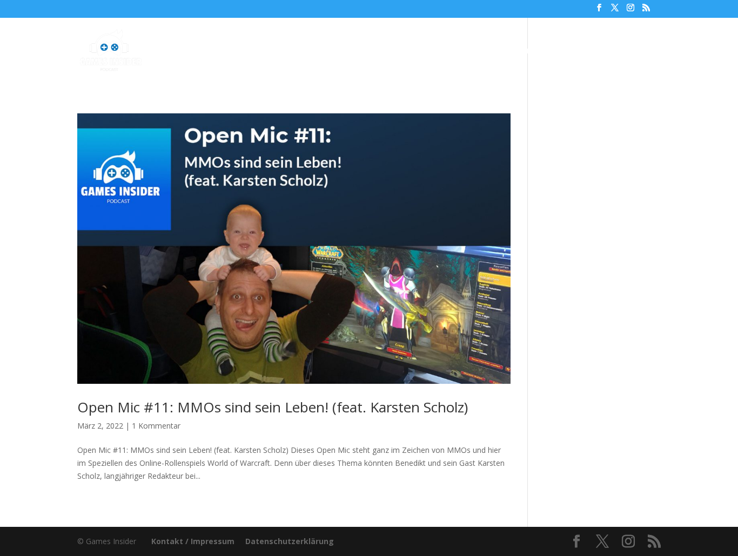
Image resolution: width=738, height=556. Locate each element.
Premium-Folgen (378, 51)
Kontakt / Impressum (192, 541)
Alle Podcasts (291, 51)
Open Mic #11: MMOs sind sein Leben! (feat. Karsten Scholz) (272, 407)
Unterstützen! (519, 51)
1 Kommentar (156, 426)
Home (236, 51)
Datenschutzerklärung (289, 541)
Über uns (456, 51)
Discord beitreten (601, 51)
